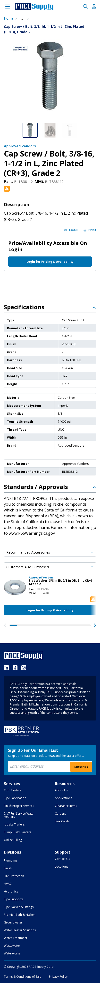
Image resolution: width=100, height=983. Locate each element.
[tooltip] (22, 18)
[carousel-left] (5, 625)
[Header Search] (85, 6)
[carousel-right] (95, 625)
